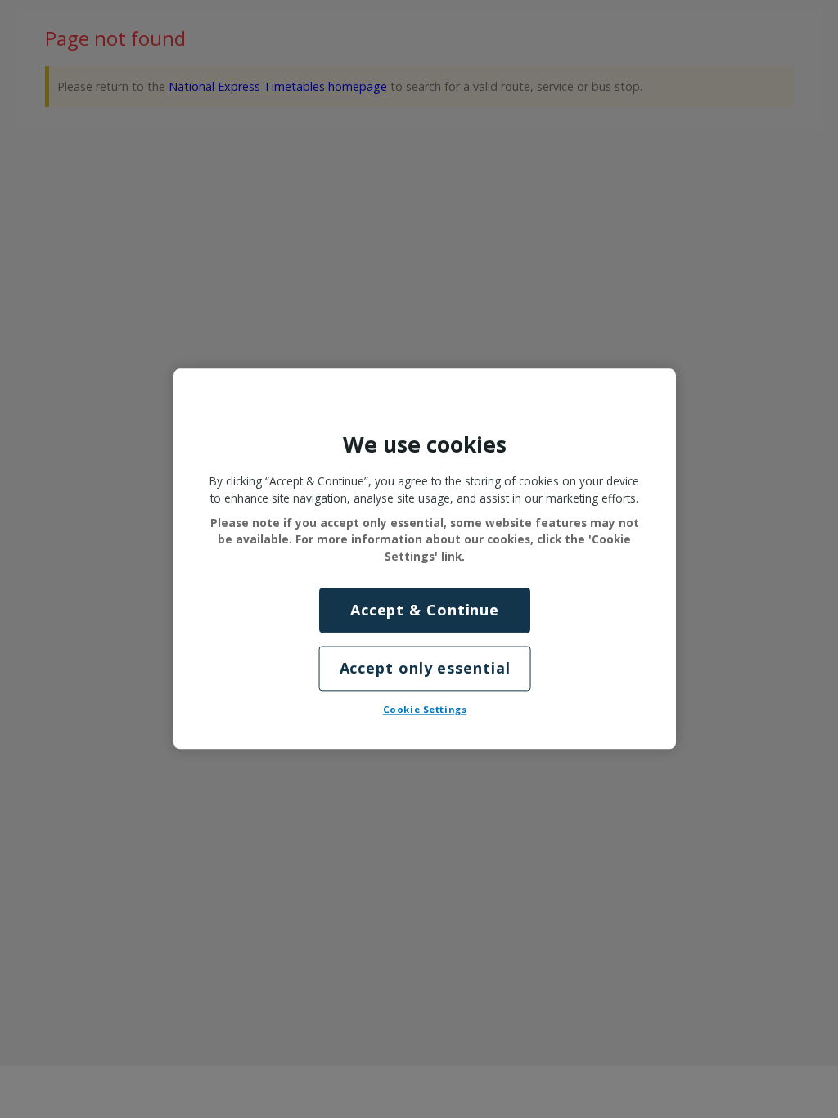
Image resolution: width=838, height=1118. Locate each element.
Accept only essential (425, 668)
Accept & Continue (424, 610)
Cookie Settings (425, 710)
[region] (424, 558)
